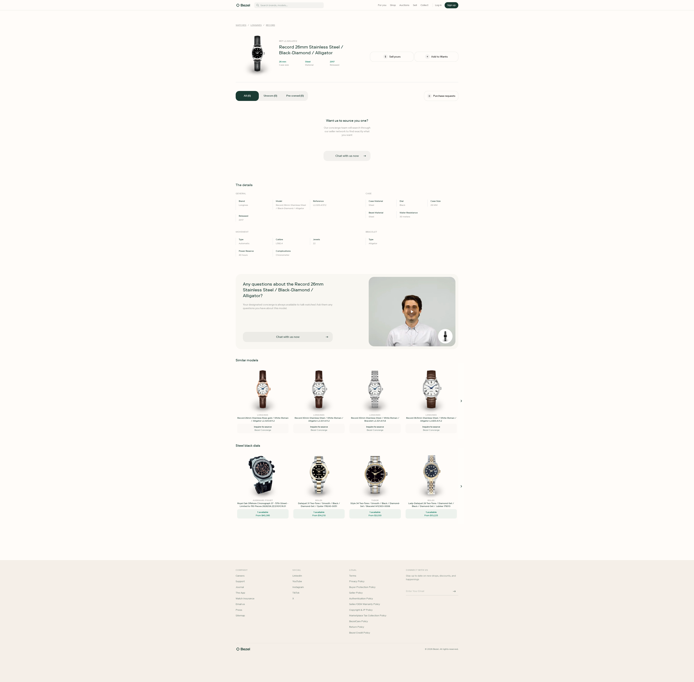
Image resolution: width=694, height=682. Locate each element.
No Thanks (328, 366)
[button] (328, 322)
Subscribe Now (327, 357)
